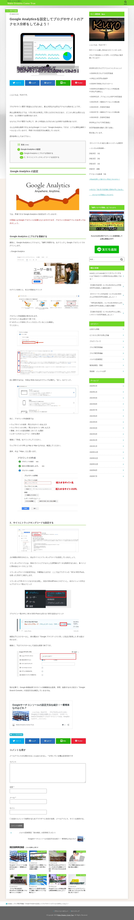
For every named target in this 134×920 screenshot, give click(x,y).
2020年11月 (94, 458)
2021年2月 (93, 440)
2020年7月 (93, 476)
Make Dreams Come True (21, 3)
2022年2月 (93, 386)
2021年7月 (93, 410)
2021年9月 (93, 398)
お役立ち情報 (94, 329)
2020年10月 (94, 464)
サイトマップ (75, 911)
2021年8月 (93, 404)
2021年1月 (93, 446)
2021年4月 (93, 428)
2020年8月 (93, 470)
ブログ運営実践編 (96, 347)
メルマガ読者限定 (96, 359)
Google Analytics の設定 (29, 149)
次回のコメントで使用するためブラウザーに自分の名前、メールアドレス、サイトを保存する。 (48, 819)
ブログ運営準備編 (11, 11)
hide (27, 145)
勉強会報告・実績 (96, 365)
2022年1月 (93, 392)
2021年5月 (93, 422)
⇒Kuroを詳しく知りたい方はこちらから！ (104, 179)
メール (13, 798)
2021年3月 (93, 434)
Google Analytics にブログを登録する (37, 153)
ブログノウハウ (95, 341)
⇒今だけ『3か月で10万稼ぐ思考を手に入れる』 (106, 189)
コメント (13, 762)
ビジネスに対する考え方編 (99, 335)
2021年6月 (93, 416)
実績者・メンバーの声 (98, 371)
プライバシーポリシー (61, 911)
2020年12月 (94, 452)
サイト (12, 808)
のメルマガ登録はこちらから (101, 195)
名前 (12, 787)
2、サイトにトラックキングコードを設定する (40, 157)
